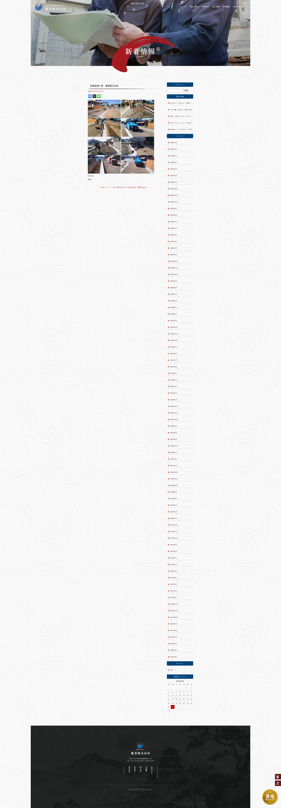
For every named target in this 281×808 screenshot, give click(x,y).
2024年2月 (173, 314)
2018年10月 (174, 485)
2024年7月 (173, 294)
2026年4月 (173, 162)
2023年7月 (173, 360)
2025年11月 (174, 195)
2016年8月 (173, 630)
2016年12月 (174, 604)
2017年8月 (173, 551)
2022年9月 (173, 426)
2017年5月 (173, 571)
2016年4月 (173, 657)
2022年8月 (173, 433)
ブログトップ (180, 85)
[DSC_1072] (104, 154)
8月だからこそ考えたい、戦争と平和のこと (181, 103)
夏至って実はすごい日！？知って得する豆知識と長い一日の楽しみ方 (181, 116)
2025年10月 (174, 202)
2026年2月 (173, 175)
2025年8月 (173, 215)
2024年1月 (173, 321)
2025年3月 (173, 248)
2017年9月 (173, 545)
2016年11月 (174, 611)
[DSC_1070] (104, 135)
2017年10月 (174, 538)
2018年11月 (174, 479)
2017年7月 (173, 558)
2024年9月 (173, 281)
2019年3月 (173, 452)
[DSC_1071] (137, 135)
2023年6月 (173, 367)
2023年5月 (173, 373)
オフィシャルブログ (157, 772)
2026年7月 (173, 149)
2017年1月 (173, 597)
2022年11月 (174, 413)
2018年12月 (174, 472)
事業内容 (205, 6)
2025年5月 (173, 235)
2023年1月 (173, 400)
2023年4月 (173, 380)
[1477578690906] (104, 172)
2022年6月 (173, 439)
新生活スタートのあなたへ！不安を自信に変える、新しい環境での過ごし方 (181, 129)
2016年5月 (173, 650)
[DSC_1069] (137, 117)
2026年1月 (173, 182)
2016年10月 (174, 617)
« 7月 (168, 711)
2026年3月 (173, 169)
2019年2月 (173, 459)
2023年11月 (174, 334)
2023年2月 (173, 393)
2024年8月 (173, 288)
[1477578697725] (104, 117)
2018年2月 (173, 512)
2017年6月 (173, 564)
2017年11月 (174, 531)
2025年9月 (173, 208)
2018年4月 (173, 499)
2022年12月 (174, 406)
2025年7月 (173, 222)
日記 (171, 670)
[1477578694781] (137, 172)
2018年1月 (173, 518)
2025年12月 (174, 189)
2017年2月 (173, 591)
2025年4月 (173, 241)
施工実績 (216, 6)
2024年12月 (174, 261)
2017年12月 (174, 525)
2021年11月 (174, 446)
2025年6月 (173, 228)
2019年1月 (173, 466)
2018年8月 (173, 492)
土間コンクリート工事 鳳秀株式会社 (112, 187)
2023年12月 (174, 327)
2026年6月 (173, 156)
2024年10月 (174, 274)
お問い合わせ (238, 6)
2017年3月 (173, 584)
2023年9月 (173, 347)
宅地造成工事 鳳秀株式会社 (137, 187)
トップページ (182, 6)
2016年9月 (173, 624)
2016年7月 (173, 637)
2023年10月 (174, 340)
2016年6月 (173, 644)
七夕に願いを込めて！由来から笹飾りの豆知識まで (181, 110)
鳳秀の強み (194, 6)
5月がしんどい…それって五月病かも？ (181, 123)
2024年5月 (173, 307)
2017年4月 (173, 578)
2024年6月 (173, 301)
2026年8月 (173, 143)
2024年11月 (174, 268)
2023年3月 (173, 386)
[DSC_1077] (137, 154)
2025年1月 (173, 255)
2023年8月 (173, 353)
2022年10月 (174, 419)
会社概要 (227, 6)
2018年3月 (173, 505)
